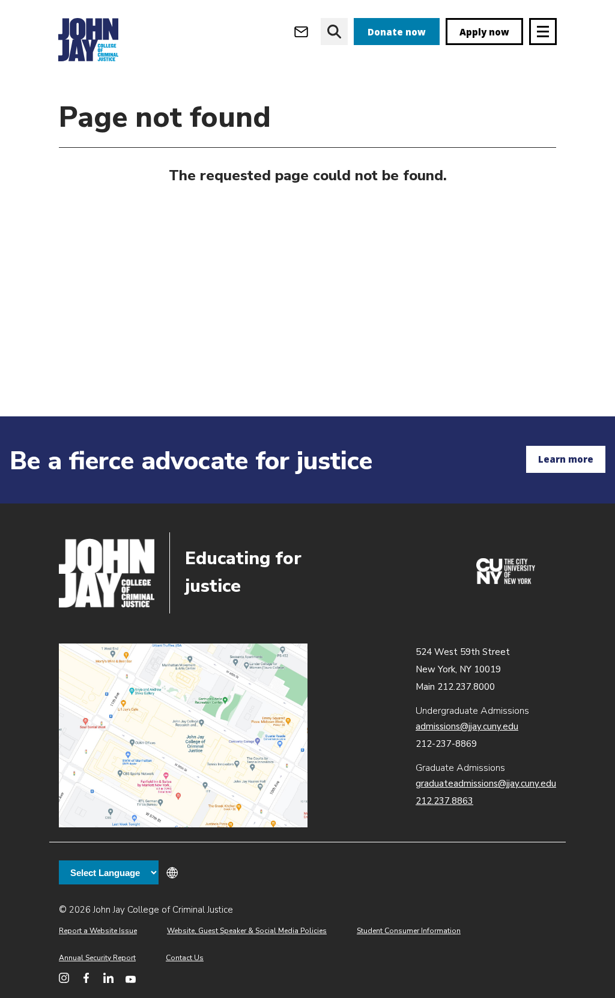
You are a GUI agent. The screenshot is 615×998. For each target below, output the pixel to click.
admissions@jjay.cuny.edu (467, 726)
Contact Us (185, 958)
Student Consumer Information (409, 931)
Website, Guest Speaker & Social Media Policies (247, 931)
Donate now (397, 32)
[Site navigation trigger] (543, 31)
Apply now (484, 32)
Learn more (565, 459)
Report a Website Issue (98, 931)
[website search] (334, 31)
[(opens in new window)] (505, 581)
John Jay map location (183, 736)
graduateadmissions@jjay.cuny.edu (486, 783)
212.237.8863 (444, 801)
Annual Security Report (97, 958)
